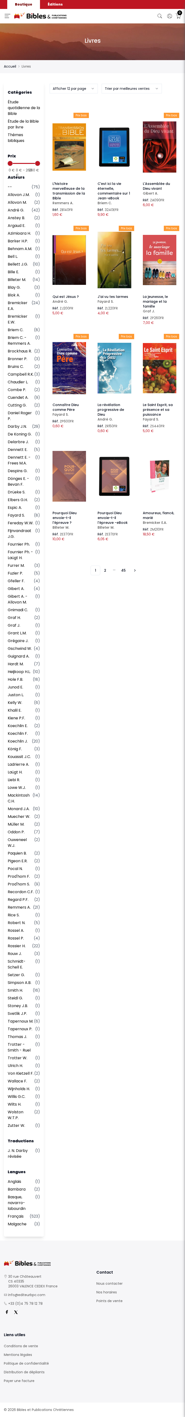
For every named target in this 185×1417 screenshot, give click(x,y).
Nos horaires (106, 1292)
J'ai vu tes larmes (113, 299)
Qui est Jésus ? (66, 299)
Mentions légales (18, 1354)
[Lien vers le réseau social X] (15, 1312)
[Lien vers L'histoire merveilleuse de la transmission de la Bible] (69, 147)
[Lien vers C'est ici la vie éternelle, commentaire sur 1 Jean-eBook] (114, 147)
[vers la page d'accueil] (46, 1263)
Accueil (10, 66)
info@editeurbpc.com (26, 1294)
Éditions (55, 4)
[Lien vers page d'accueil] (56, 15)
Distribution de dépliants (24, 1372)
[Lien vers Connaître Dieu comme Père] (69, 368)
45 (123, 570)
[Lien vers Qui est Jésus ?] (69, 260)
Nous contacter (109, 1283)
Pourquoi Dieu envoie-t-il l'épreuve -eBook (113, 520)
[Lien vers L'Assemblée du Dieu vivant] (159, 147)
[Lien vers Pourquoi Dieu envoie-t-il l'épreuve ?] (69, 476)
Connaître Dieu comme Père (66, 409)
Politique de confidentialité (26, 1363)
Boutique (23, 4)
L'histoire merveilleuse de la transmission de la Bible (69, 193)
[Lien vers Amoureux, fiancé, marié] (159, 476)
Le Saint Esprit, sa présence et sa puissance (158, 412)
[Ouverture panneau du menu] (7, 16)
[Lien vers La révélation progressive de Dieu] (114, 368)
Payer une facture (19, 1380)
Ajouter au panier (69, 142)
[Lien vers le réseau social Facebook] (7, 1312)
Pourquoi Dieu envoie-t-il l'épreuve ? (65, 520)
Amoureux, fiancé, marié (158, 518)
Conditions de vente (21, 1346)
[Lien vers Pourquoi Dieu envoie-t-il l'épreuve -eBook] (114, 476)
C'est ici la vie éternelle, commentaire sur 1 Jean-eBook (114, 193)
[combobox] (74, 88)
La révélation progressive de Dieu (111, 412)
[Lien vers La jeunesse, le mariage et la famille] (159, 260)
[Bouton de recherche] (160, 16)
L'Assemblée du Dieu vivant (156, 188)
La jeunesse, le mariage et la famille (155, 304)
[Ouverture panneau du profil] (169, 16)
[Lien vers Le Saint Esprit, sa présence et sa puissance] (159, 368)
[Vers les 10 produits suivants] (134, 570)
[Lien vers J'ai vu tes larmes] (114, 260)
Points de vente (109, 1300)
